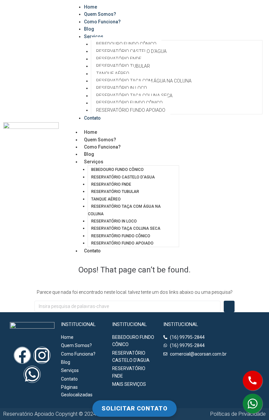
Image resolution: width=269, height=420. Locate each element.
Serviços (93, 36)
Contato (92, 118)
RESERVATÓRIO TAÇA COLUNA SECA (134, 95)
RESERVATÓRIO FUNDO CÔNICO (129, 102)
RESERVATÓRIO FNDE (118, 58)
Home (90, 132)
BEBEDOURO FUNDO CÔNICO (126, 44)
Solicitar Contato (135, 408)
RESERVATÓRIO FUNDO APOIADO (130, 110)
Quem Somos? (100, 139)
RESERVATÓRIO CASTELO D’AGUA (131, 51)
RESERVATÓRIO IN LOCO (121, 88)
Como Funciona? (102, 21)
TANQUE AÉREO (112, 73)
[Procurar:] (127, 306)
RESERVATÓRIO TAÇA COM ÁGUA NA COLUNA (144, 80)
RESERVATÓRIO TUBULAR (123, 66)
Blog (89, 154)
